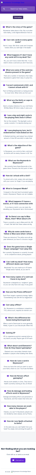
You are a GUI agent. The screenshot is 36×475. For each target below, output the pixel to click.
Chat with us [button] (20, 460)
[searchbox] (18, 8)
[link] (18, 29)
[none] (12, 2)
